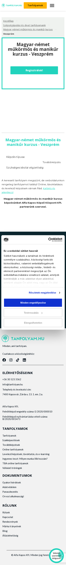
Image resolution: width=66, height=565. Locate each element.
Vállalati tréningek (12, 467)
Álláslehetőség (10, 535)
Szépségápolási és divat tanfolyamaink (24, 25)
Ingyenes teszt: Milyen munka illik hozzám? (25, 458)
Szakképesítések (11, 440)
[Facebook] (4, 360)
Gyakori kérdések (11, 482)
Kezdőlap (8, 20)
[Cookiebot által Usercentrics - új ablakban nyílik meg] (48, 240)
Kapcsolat (7, 517)
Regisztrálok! (34, 70)
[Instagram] (11, 360)
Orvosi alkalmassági (13, 496)
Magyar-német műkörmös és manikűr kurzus (28, 29)
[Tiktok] (17, 360)
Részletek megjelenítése (42, 292)
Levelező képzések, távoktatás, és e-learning (26, 454)
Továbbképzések (11, 444)
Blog (5, 530)
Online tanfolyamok (12, 449)
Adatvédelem (9, 487)
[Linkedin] (24, 360)
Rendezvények (10, 521)
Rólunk (6, 512)
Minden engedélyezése (33, 302)
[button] (52, 5)
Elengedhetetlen (33, 322)
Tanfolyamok (9, 435)
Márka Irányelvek (11, 526)
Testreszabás (31, 312)
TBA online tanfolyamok (15, 463)
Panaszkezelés (10, 491)
